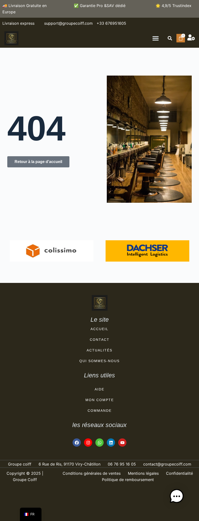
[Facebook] (77, 442)
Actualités (99, 350)
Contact (99, 340)
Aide (99, 389)
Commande (100, 410)
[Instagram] (88, 442)
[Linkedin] (111, 442)
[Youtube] (122, 442)
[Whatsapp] (99, 442)
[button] (155, 38)
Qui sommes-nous (99, 361)
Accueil (99, 329)
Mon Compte (99, 400)
